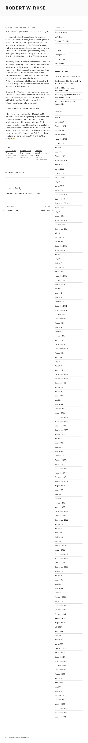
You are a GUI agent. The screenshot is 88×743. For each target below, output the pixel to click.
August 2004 (60, 623)
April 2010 (58, 366)
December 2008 (61, 417)
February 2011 (60, 336)
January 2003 (60, 704)
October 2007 (60, 477)
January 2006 (60, 550)
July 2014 (58, 233)
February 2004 (60, 648)
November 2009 (61, 379)
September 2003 (61, 670)
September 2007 (61, 481)
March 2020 (59, 169)
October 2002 (60, 717)
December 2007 (61, 468)
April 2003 (59, 691)
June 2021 (58, 152)
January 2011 (59, 340)
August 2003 (60, 674)
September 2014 (61, 229)
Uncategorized (16, 173)
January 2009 (60, 413)
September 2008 (61, 430)
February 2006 (60, 546)
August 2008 (60, 434)
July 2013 (58, 255)
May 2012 (58, 297)
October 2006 (60, 516)
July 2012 (58, 289)
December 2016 (61, 195)
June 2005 (59, 580)
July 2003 (58, 678)
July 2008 (58, 439)
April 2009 (59, 404)
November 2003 (61, 661)
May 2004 (59, 636)
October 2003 (60, 665)
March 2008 (59, 456)
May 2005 (59, 584)
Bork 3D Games (61, 33)
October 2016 (60, 199)
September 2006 (61, 520)
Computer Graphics (62, 41)
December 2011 (61, 306)
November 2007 (61, 473)
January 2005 (60, 601)
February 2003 (60, 700)
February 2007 (60, 503)
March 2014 (59, 237)
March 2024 (59, 122)
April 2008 (59, 451)
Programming (60, 59)
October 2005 (60, 563)
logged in (20, 193)
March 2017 (59, 186)
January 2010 (60, 370)
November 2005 (61, 558)
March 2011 (59, 332)
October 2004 (60, 614)
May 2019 (58, 182)
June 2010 (58, 357)
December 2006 (61, 511)
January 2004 (60, 653)
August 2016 (60, 207)
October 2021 (60, 143)
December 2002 (61, 708)
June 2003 (59, 683)
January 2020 (60, 177)
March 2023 (59, 130)
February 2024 (60, 126)
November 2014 (61, 220)
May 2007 (58, 494)
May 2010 (58, 362)
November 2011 (61, 310)
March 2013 (59, 267)
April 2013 (58, 263)
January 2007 (60, 507)
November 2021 (61, 139)
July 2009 (58, 391)
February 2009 (60, 409)
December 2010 (61, 344)
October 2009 (60, 383)
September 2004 (61, 618)
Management (60, 55)
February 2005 (60, 597)
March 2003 (59, 695)
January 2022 (60, 135)
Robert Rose (29, 27)
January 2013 (59, 272)
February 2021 (60, 156)
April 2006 (59, 537)
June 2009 (59, 396)
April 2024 (58, 117)
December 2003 (61, 657)
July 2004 (58, 627)
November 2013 (61, 250)
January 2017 (59, 190)
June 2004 (59, 631)
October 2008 (60, 426)
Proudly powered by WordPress (17, 738)
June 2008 (59, 443)
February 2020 (60, 173)
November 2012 (61, 276)
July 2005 (58, 576)
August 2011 (59, 323)
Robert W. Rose (26, 8)
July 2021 (58, 147)
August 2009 (60, 387)
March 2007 (59, 498)
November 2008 (61, 421)
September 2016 (61, 203)
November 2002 (61, 713)
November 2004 (61, 610)
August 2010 (60, 353)
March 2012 (59, 302)
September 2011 (61, 319)
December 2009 (61, 374)
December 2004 (61, 606)
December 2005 (61, 554)
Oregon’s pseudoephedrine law (41, 153)
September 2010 (61, 349)
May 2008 (59, 447)
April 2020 (59, 165)
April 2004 (59, 640)
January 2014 (60, 242)
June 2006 (59, 533)
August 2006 (60, 524)
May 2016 (58, 212)
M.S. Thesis (59, 37)
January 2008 (60, 464)
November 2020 (61, 160)
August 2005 (60, 571)
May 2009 (59, 400)
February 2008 (60, 460)
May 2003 (58, 687)
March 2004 (59, 644)
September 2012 (61, 285)
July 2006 (58, 528)
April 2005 (59, 588)
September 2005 (61, 567)
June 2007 (59, 490)
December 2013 (61, 246)
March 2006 (59, 541)
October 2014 (60, 225)
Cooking (58, 50)
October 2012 (60, 280)
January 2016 (60, 216)
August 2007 (60, 486)
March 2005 (59, 593)
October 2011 (60, 314)
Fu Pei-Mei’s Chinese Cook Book (67, 77)
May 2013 (58, 259)
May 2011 (58, 327)
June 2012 (58, 293)
